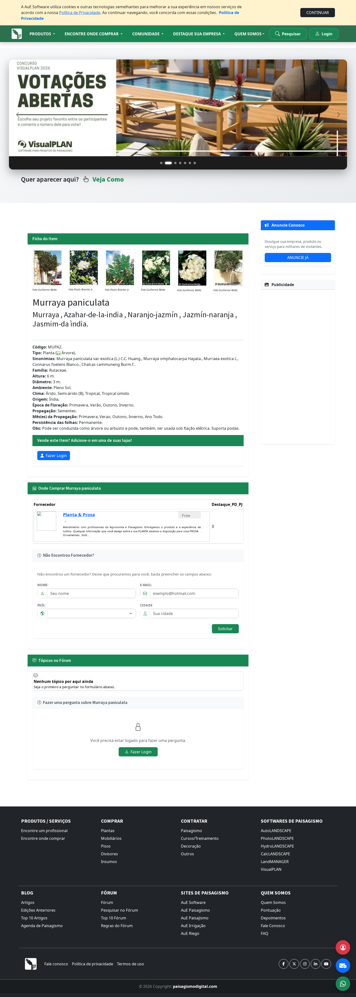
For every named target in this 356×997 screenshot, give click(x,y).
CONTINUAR (317, 12)
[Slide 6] (190, 163)
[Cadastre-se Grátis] (343, 947)
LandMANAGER (275, 861)
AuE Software (193, 902)
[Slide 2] (168, 163)
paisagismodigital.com (195, 986)
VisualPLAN (271, 869)
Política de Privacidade (79, 12)
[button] (42, 34)
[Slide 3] (175, 163)
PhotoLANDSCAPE (277, 838)
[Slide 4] (180, 163)
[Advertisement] (297, 366)
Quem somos (248, 34)
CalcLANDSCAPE (275, 854)
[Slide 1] (161, 163)
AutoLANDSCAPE (276, 830)
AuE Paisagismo (195, 910)
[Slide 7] (194, 163)
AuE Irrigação (193, 925)
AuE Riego (190, 933)
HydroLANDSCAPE (277, 846)
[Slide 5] (185, 163)
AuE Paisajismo (195, 918)
